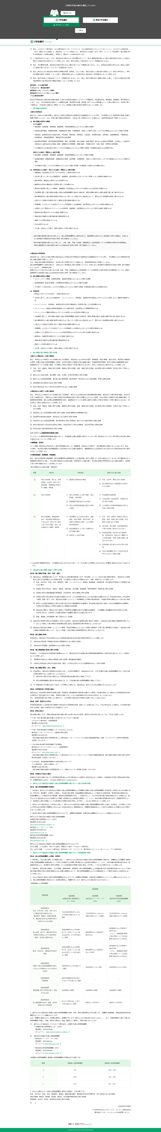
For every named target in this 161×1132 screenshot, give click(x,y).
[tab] (61, 21)
